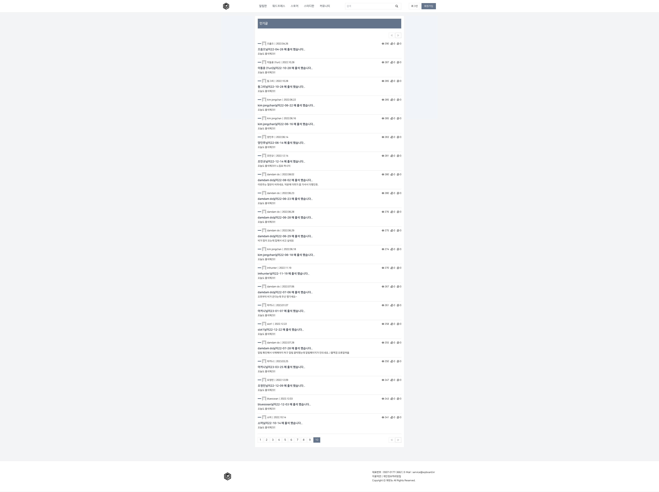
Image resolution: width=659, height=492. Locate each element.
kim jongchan (274, 99)
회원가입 (428, 6)
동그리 (270, 81)
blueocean (272, 398)
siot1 (269, 324)
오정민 (270, 380)
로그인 (414, 6)
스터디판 (309, 6)
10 (316, 440)
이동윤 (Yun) (273, 62)
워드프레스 (278, 6)
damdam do (273, 174)
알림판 (263, 6)
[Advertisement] (237, 67)
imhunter (272, 268)
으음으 (270, 43)
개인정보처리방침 (392, 476)
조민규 (270, 155)
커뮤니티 (325, 6)
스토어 (294, 6)
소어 (269, 417)
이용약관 (376, 476)
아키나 (270, 305)
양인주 (270, 137)
